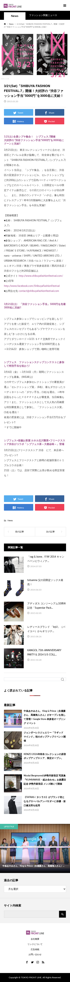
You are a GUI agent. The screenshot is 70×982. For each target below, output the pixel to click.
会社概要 (35, 939)
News (14, 16)
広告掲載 (35, 949)
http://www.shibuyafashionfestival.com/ (41, 276)
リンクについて (35, 944)
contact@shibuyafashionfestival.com (39, 291)
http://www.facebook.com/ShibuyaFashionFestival (32, 286)
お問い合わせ (35, 954)
